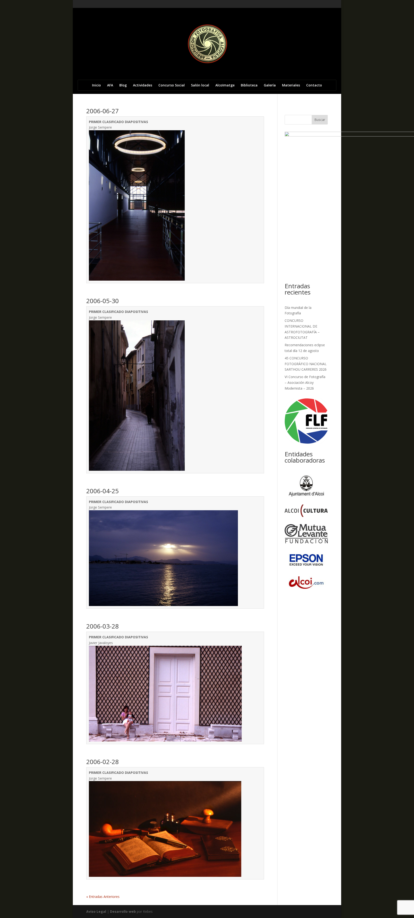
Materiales (291, 85)
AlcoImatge (225, 85)
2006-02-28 (102, 761)
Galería (270, 85)
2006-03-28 (102, 626)
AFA (110, 85)
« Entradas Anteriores (103, 896)
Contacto (314, 85)
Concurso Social (171, 85)
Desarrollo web (123, 911)
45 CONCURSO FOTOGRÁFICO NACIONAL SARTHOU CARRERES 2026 (306, 364)
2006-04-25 (102, 491)
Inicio (96, 85)
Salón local (200, 85)
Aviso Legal (96, 911)
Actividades (142, 85)
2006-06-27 (102, 111)
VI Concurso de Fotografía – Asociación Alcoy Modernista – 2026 (305, 382)
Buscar (319, 119)
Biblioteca (249, 85)
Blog (123, 85)
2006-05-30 (102, 300)
